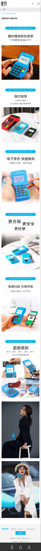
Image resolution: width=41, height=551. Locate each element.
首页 (3, 13)
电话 (20, 548)
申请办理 (20, 533)
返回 (4, 9)
